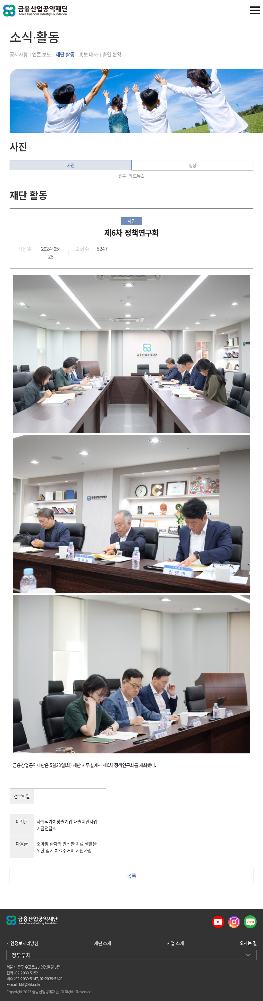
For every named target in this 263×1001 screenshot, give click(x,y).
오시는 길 (248, 943)
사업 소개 (175, 943)
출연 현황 (111, 54)
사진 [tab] (71, 165)
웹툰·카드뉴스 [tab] (131, 176)
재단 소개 (102, 943)
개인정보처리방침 (22, 943)
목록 (131, 875)
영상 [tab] (193, 165)
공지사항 (19, 54)
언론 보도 (41, 54)
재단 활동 (64, 54)
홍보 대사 (88, 54)
